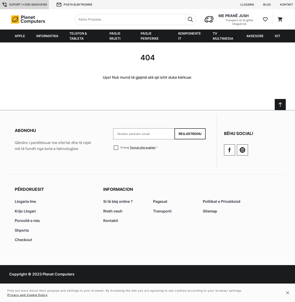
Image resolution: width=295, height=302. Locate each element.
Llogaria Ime (25, 201)
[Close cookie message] (287, 292)
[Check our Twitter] (242, 149)
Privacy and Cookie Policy (27, 295)
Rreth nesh (112, 211)
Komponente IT (189, 35)
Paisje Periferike (150, 35)
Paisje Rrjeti (115, 35)
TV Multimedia (223, 35)
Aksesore (255, 36)
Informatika (47, 36)
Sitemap (210, 211)
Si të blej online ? (118, 201)
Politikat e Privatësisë (221, 201)
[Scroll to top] (280, 104)
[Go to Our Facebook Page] (229, 149)
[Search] (190, 19)
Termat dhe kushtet (142, 147)
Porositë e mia (27, 220)
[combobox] (135, 19)
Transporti (162, 211)
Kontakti (110, 220)
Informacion (118, 189)
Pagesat (160, 201)
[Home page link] (38, 19)
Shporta (22, 230)
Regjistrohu (190, 134)
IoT (277, 36)
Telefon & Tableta (78, 35)
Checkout (23, 239)
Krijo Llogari (25, 211)
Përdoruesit (29, 189)
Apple (20, 36)
